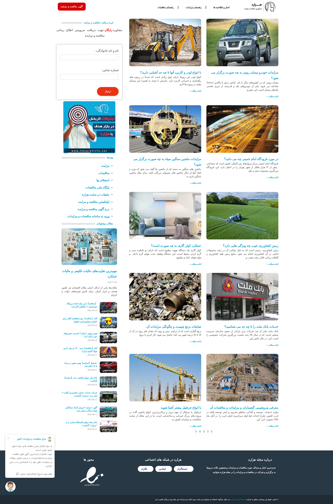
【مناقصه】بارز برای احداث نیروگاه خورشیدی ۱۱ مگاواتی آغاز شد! (82, 305)
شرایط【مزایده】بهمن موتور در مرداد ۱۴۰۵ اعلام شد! (80, 364)
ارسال (108, 91)
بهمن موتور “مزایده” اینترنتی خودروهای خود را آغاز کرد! (80, 335)
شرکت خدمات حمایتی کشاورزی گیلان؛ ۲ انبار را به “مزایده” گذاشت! (79, 394)
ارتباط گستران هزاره (238, 499)
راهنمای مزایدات (194, 7)
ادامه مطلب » (272, 96)
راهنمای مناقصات (165, 7)
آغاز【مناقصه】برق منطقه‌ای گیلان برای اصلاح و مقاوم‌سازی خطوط (80, 320)
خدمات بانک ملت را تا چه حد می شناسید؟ (251, 326)
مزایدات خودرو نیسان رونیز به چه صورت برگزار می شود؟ (244, 75)
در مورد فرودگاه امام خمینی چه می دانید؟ (251, 159)
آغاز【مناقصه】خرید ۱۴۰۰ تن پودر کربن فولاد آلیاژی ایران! (80, 349)
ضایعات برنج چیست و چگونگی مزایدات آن (173, 326)
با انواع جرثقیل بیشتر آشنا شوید (181, 407)
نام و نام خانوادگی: (107, 50)
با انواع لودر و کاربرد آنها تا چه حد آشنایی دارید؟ (170, 72)
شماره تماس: (110, 70)
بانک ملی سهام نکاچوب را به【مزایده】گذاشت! (80, 379)
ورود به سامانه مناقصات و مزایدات (88, 216)
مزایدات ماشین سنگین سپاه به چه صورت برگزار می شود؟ (167, 161)
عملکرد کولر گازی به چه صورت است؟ (176, 245)
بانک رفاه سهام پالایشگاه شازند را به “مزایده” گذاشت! (81, 424)
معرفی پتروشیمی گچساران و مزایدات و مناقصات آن (244, 407)
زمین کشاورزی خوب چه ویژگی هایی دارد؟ (250, 245)
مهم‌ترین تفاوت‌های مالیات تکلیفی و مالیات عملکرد (89, 273)
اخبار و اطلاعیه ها (222, 7)
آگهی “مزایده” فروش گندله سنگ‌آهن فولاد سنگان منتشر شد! (81, 409)
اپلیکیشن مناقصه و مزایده (93, 202)
